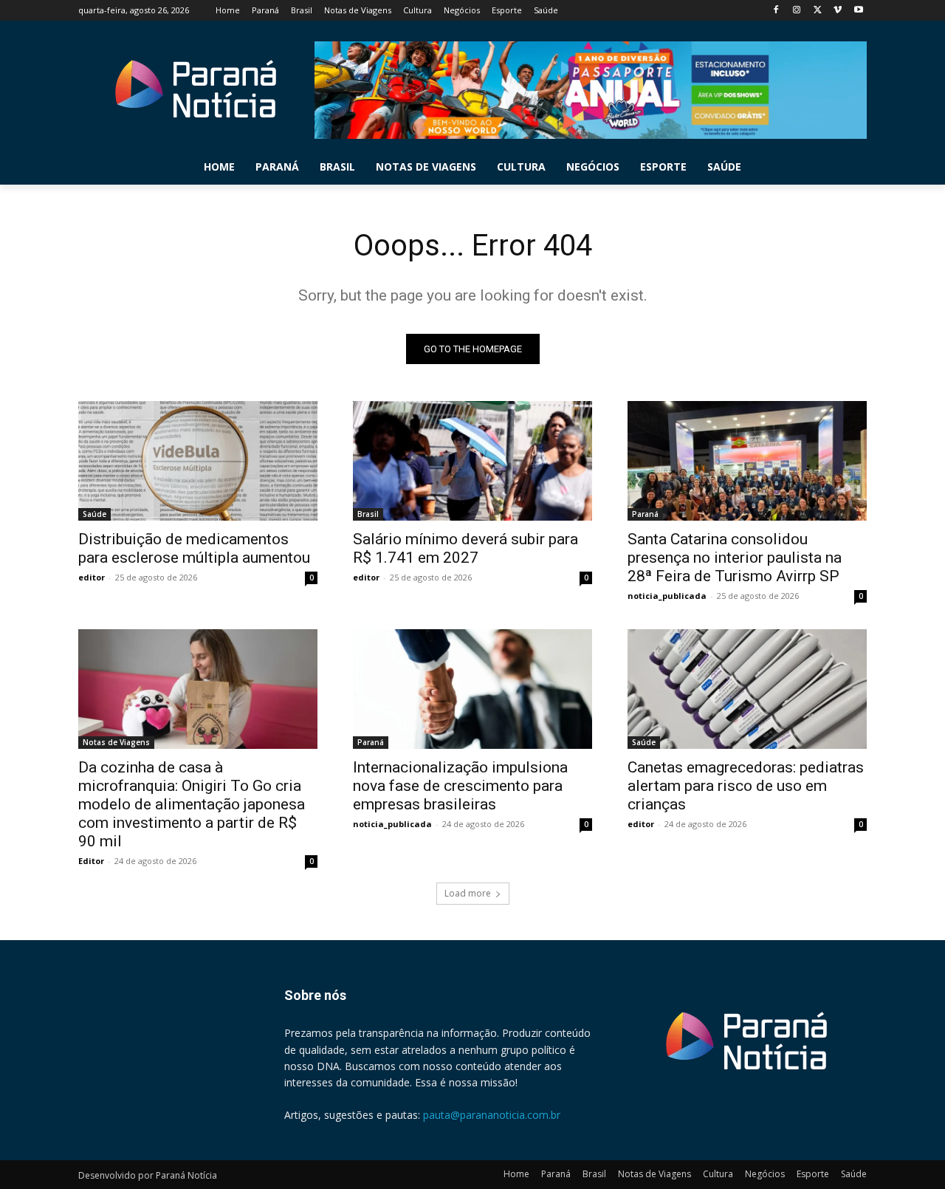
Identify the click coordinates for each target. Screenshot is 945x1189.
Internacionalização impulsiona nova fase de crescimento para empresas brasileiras (460, 785)
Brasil (368, 514)
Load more (467, 893)
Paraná (645, 514)
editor (91, 577)
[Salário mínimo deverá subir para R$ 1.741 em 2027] (472, 461)
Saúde (94, 514)
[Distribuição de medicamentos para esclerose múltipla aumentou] (197, 461)
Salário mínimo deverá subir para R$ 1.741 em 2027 (465, 548)
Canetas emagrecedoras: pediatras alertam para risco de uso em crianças (746, 785)
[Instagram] (796, 10)
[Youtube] (858, 10)
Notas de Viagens (116, 742)
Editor (91, 860)
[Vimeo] (837, 10)
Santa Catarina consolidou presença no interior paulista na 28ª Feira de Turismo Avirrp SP (735, 557)
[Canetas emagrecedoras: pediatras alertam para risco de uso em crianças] (747, 689)
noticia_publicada (667, 595)
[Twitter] (817, 10)
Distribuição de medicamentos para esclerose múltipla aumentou (194, 548)
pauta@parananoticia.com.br (491, 1115)
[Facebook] (776, 10)
